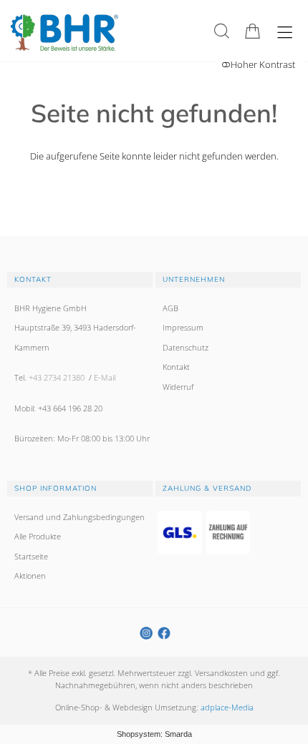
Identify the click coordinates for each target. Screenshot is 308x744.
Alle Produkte (37, 536)
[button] (222, 31)
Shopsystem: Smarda (154, 734)
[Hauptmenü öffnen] (285, 32)
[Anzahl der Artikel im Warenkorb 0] (252, 31)
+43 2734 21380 (57, 377)
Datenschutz (185, 347)
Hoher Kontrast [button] (263, 64)
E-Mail (104, 377)
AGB (170, 308)
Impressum (183, 327)
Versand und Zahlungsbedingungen (79, 517)
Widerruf (178, 386)
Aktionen (30, 575)
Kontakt (176, 366)
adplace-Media (227, 707)
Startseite (31, 556)
